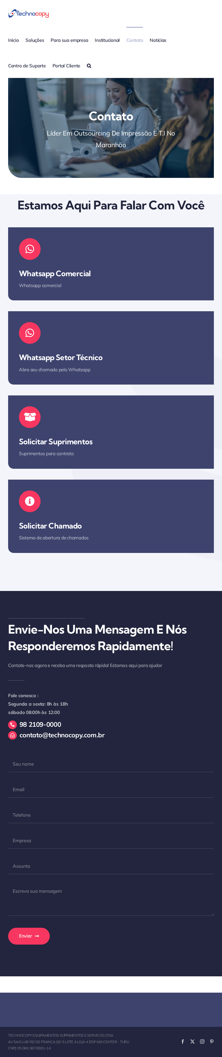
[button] (89, 65)
